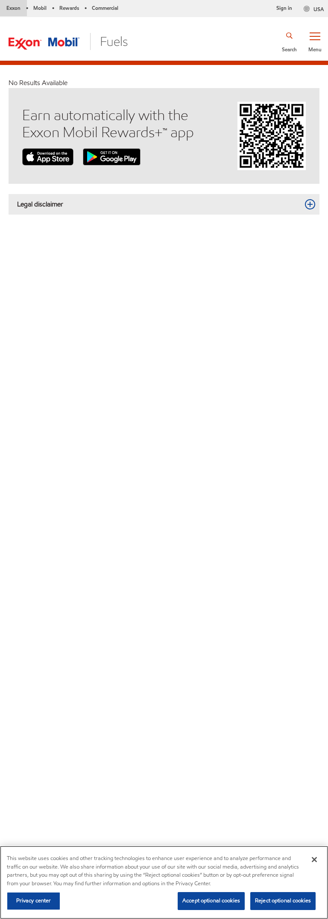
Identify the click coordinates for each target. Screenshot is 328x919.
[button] (315, 41)
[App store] (47, 156)
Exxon (13, 8)
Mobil (40, 8)
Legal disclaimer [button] (40, 204)
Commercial (105, 8)
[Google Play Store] (112, 156)
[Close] (314, 859)
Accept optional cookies (211, 900)
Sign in (284, 8)
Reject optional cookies (283, 900)
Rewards (69, 8)
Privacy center (33, 900)
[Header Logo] (68, 40)
